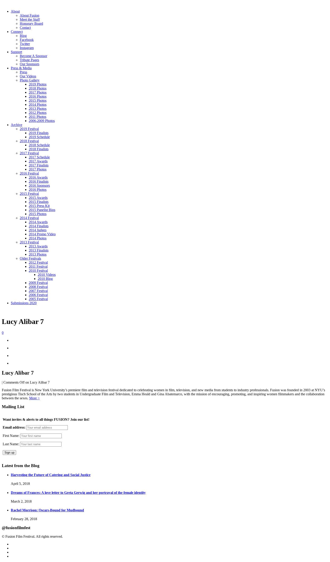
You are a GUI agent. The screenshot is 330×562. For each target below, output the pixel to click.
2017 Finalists (38, 165)
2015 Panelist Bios (42, 210)
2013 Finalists (38, 250)
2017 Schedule (39, 157)
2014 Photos (37, 104)
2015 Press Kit (39, 206)
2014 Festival (29, 218)
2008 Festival (38, 287)
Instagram (27, 48)
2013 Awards (38, 246)
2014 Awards (38, 222)
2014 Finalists (38, 226)
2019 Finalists (38, 133)
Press (23, 72)
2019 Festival (29, 129)
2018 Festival (29, 141)
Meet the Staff (30, 19)
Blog (23, 36)
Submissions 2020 (24, 303)
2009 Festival (38, 283)
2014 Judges (37, 230)
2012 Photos (37, 113)
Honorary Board (31, 23)
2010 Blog (45, 279)
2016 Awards (38, 177)
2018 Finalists (38, 149)
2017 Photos (37, 92)
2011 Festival (38, 266)
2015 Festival (29, 194)
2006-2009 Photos (42, 121)
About (15, 11)
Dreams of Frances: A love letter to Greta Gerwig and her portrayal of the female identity (78, 493)
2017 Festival (29, 153)
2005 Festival (38, 299)
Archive (16, 125)
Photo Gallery (30, 80)
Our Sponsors (29, 64)
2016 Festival (29, 173)
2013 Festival (29, 242)
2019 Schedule (39, 137)
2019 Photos (37, 84)
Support (16, 52)
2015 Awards (38, 198)
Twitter (25, 44)
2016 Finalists (38, 181)
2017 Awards (38, 161)
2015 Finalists (38, 202)
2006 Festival (38, 295)
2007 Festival (38, 291)
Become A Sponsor (33, 56)
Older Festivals (30, 258)
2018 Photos (37, 88)
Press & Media (21, 68)
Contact (25, 27)
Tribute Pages (29, 60)
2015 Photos (37, 100)
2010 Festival (38, 270)
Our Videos (28, 76)
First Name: (11, 436)
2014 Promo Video (42, 234)
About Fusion (29, 15)
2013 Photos (37, 108)
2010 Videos (47, 275)
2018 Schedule (39, 145)
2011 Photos (37, 117)
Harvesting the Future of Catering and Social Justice (50, 475)
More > (34, 398)
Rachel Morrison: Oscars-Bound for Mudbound (47, 510)
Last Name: (11, 444)
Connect (17, 32)
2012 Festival (38, 262)
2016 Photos (37, 96)
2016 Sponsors (39, 185)
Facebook (27, 40)
